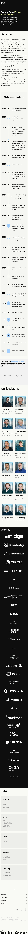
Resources (3, 900)
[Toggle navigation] (26, 3)
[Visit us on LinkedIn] (18, 909)
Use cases (3, 894)
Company (3, 903)
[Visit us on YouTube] (25, 909)
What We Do (4, 897)
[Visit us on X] (21, 909)
